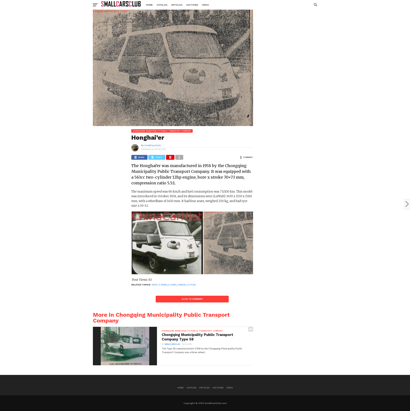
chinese (181, 285)
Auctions (192, 5)
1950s (154, 285)
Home (149, 5)
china (173, 285)
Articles (176, 5)
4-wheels (164, 285)
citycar (191, 285)
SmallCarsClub (152, 145)
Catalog (162, 5)
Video (205, 5)
